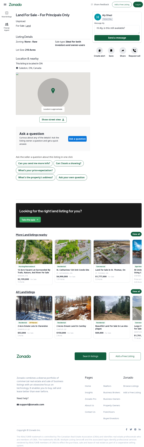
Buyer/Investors (111, 418)
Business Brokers (111, 392)
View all (136, 234)
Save (111, 56)
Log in (138, 4)
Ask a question (77, 138)
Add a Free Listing (121, 4)
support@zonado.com (31, 404)
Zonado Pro (90, 398)
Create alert (99, 56)
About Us (89, 405)
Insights (89, 392)
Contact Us (90, 411)
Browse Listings (131, 385)
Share (123, 56)
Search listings (90, 356)
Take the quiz (28, 219)
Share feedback (101, 4)
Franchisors (109, 411)
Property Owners (111, 405)
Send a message (117, 37)
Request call (134, 56)
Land (28, 25)
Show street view (51, 119)
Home (88, 385)
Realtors (107, 385)
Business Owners (111, 398)
